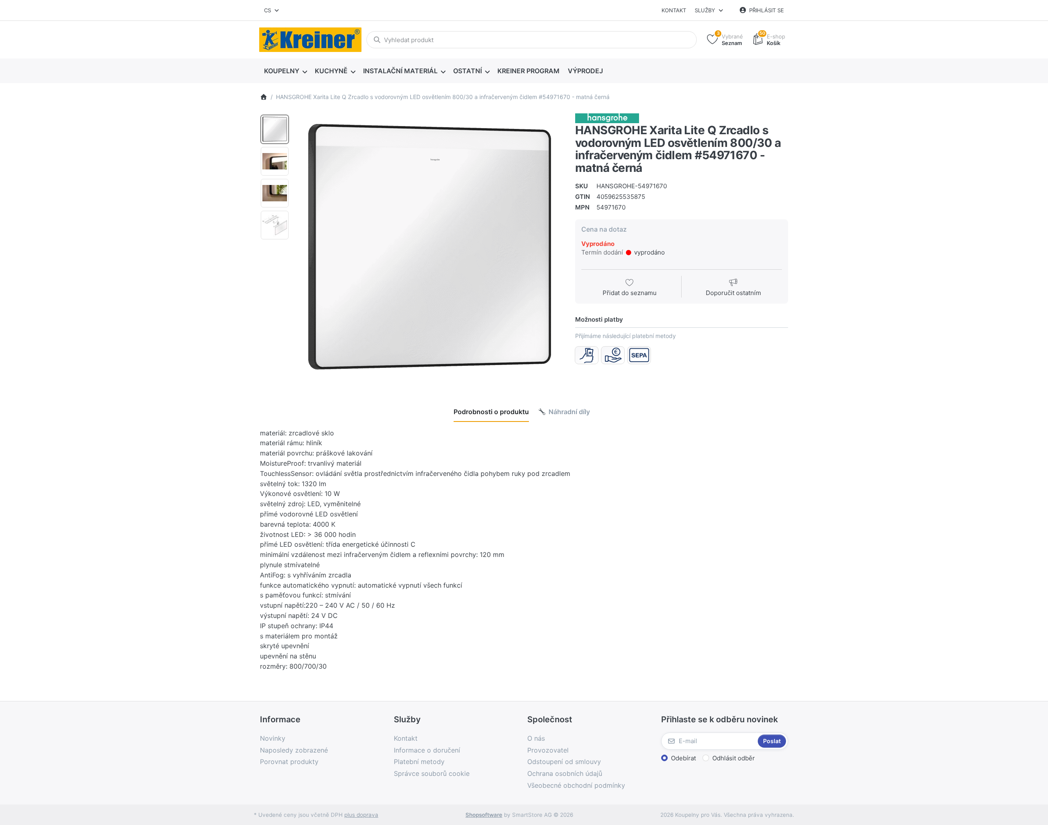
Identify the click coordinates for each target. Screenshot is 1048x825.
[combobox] (272, 10)
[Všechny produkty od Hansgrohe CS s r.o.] (607, 118)
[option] (275, 129)
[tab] (491, 411)
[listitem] (429, 246)
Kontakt (674, 10)
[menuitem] (285, 71)
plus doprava (361, 814)
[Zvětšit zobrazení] (429, 246)
